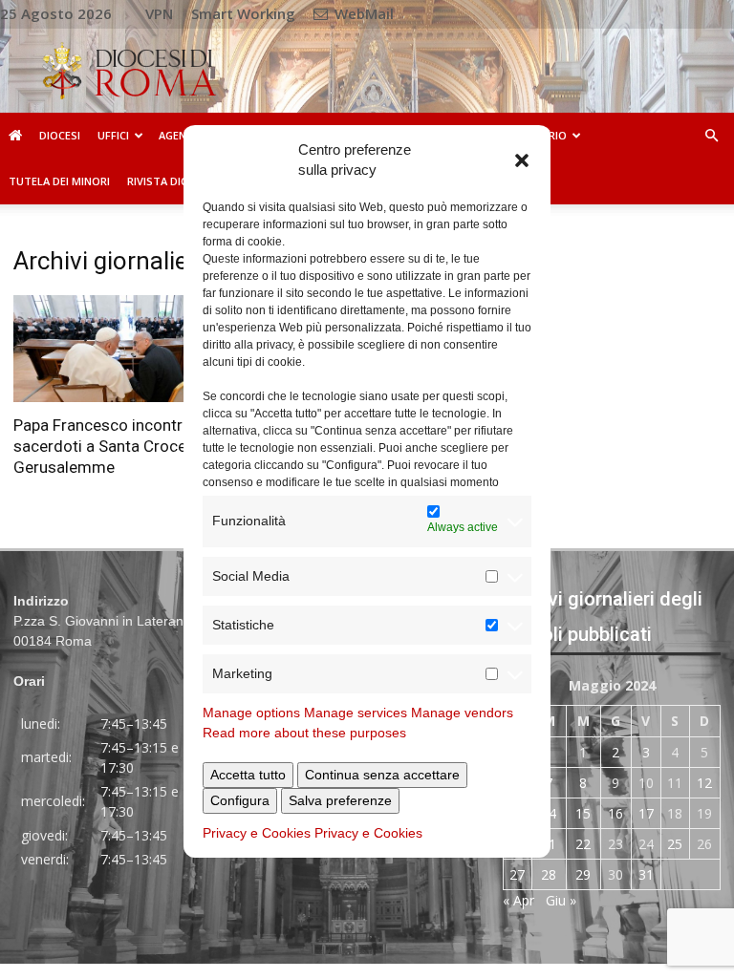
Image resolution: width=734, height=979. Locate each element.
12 (704, 783)
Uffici (113, 135)
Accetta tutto (248, 774)
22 (583, 844)
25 (674, 844)
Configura (240, 800)
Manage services (355, 712)
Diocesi (59, 135)
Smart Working (243, 13)
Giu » (561, 900)
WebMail (362, 13)
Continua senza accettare (382, 774)
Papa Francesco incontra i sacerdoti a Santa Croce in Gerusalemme (108, 446)
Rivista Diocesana (178, 181)
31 (646, 874)
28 (548, 874)
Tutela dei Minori (59, 181)
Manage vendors (462, 712)
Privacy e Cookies (257, 833)
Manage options (251, 712)
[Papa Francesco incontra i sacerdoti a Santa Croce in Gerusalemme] (122, 348)
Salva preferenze (340, 800)
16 (615, 813)
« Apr (518, 900)
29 (583, 874)
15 (583, 813)
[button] (521, 159)
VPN (159, 13)
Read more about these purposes (304, 732)
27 (517, 874)
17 (646, 813)
